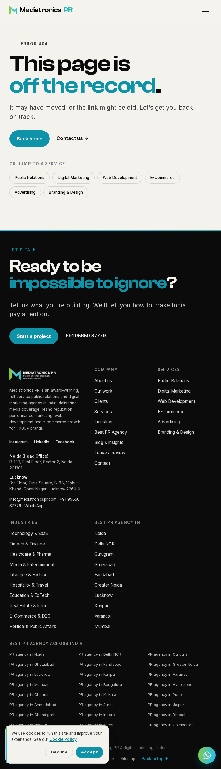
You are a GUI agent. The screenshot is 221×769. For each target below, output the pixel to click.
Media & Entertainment (31, 564)
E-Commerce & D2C (30, 616)
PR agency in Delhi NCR (100, 654)
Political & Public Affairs (32, 626)
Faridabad (104, 574)
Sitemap (128, 758)
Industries (104, 422)
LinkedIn (41, 442)
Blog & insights (108, 442)
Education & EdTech (29, 595)
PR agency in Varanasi (168, 674)
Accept (89, 752)
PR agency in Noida (27, 654)
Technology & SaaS (28, 533)
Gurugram (104, 554)
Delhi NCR (104, 544)
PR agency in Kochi (96, 724)
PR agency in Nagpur (28, 724)
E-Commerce (162, 177)
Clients (101, 401)
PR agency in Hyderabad (170, 684)
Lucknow (103, 595)
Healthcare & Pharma (30, 554)
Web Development (120, 177)
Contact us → (72, 138)
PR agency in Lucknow (30, 674)
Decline (59, 752)
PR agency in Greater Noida (173, 664)
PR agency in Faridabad (100, 664)
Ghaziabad (104, 564)
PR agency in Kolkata (97, 694)
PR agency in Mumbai (28, 684)
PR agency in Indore (97, 714)
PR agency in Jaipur (166, 704)
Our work (103, 391)
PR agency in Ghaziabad (31, 664)
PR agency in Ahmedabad (32, 704)
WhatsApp (33, 505)
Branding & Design (66, 192)
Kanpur (101, 605)
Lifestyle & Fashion (28, 574)
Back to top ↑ (155, 758)
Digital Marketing (73, 177)
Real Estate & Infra (27, 605)
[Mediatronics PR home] (32, 374)
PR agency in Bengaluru (100, 684)
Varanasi (102, 616)
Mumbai (102, 626)
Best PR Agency (110, 432)
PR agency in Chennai (29, 694)
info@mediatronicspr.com (32, 499)
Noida (100, 533)
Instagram (18, 442)
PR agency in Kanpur (97, 674)
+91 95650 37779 (85, 335)
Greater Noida (108, 585)
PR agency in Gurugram (169, 654)
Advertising (25, 192)
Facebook (65, 442)
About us (103, 380)
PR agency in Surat (96, 704)
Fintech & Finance (27, 544)
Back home (29, 139)
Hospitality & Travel (28, 585)
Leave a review (109, 453)
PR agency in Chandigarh (32, 714)
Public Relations (29, 177)
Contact (102, 463)
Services (103, 411)
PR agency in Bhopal (166, 714)
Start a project (34, 336)
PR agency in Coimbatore (171, 724)
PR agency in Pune (165, 694)
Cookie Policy (63, 739)
